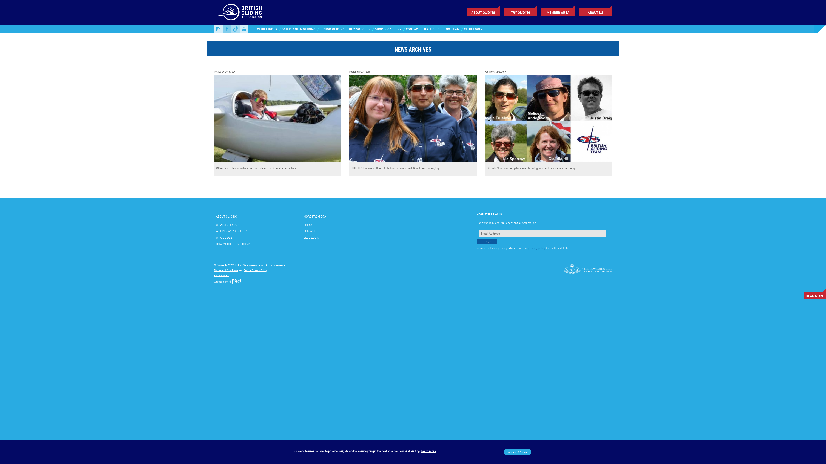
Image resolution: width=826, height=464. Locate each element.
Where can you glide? (231, 231)
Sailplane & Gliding (299, 29)
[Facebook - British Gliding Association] (227, 29)
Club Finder (267, 29)
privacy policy (537, 248)
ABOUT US (595, 12)
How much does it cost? (233, 244)
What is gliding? (227, 224)
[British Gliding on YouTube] (244, 29)
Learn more (428, 451)
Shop (379, 29)
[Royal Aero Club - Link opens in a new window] (587, 270)
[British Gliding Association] (238, 12)
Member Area (558, 12)
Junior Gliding (332, 29)
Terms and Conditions (226, 270)
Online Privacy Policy (255, 270)
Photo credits (221, 275)
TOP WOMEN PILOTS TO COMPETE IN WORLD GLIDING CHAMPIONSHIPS (542, 67)
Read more (815, 296)
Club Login (473, 29)
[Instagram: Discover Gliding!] (218, 29)
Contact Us (311, 231)
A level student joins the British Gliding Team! (251, 67)
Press (308, 224)
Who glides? (225, 237)
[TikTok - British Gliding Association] (235, 29)
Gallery (394, 29)
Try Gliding (520, 12)
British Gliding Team (442, 29)
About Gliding (483, 12)
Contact (413, 29)
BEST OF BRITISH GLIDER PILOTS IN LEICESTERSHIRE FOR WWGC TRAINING (409, 67)
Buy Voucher (360, 29)
